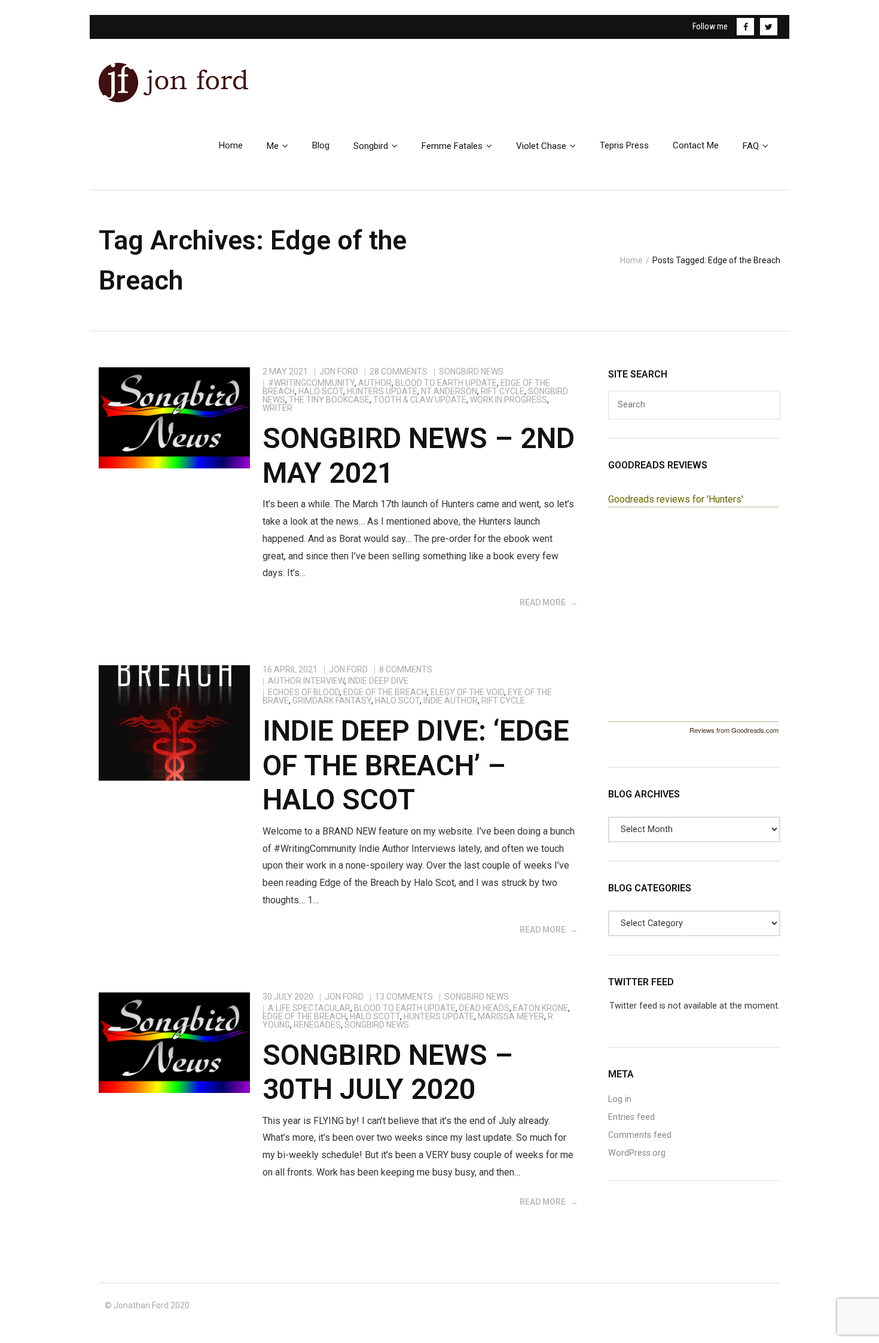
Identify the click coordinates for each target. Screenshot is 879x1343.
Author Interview (306, 681)
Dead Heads (484, 1008)
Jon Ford (338, 371)
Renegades (317, 1025)
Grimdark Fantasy (331, 700)
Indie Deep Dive (378, 681)
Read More (543, 602)
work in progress (508, 399)
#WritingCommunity (311, 383)
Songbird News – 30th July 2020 (388, 1072)
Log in (619, 1099)
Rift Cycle (502, 391)
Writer (277, 408)
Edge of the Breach (385, 692)
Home (631, 260)
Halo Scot (320, 391)
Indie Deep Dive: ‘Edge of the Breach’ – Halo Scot (416, 765)
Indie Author (450, 700)
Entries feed (631, 1117)
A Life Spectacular (309, 1008)
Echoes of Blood (304, 692)
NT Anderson (449, 391)
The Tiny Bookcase (329, 399)
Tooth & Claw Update (419, 399)
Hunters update (382, 391)
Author (375, 383)
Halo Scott (375, 1016)
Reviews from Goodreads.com (734, 730)
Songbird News (471, 371)
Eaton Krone (540, 1008)
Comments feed (640, 1135)
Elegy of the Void (467, 692)
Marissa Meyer (511, 1016)
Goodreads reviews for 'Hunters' (675, 499)
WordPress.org (637, 1153)
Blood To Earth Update (446, 383)
